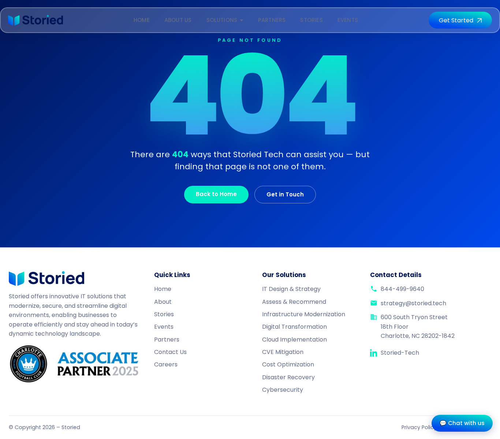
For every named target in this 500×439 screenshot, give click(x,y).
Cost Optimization (288, 364)
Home (142, 20)
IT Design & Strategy (291, 289)
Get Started (456, 20)
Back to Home (216, 194)
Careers (166, 364)
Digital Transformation (294, 326)
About (163, 302)
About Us (178, 20)
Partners (272, 20)
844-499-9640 (402, 289)
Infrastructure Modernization (303, 314)
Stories (311, 20)
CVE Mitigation (282, 352)
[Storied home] (35, 20)
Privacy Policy (419, 427)
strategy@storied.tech (413, 303)
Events (347, 20)
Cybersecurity (282, 389)
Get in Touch (285, 194)
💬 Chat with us (462, 423)
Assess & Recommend (294, 302)
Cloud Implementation (294, 339)
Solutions (222, 20)
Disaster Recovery (288, 377)
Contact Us (170, 352)
